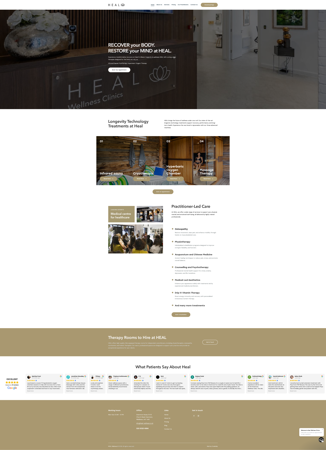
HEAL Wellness (112, 446)
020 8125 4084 (142, 428)
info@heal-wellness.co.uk (144, 423)
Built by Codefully (212, 446)
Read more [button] (30, 391)
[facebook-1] (194, 416)
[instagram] (198, 416)
